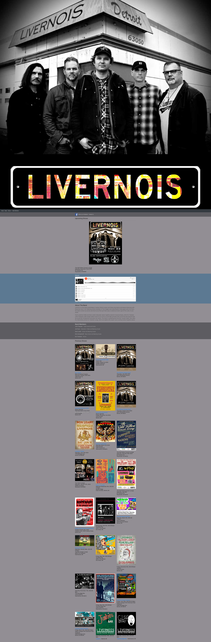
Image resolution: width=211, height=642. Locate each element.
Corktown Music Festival (123, 516)
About (2, 210)
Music (6, 210)
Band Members (16, 210)
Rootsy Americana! (80, 548)
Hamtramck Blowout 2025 (82, 408)
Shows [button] (9, 210)
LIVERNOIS (76, 302)
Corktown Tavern (79, 451)
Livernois (80, 302)
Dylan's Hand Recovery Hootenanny (84, 528)
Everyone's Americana (102, 412)
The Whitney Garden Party (124, 372)
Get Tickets (78, 372)
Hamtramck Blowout (101, 444)
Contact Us (91, 214)
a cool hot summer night (102, 359)
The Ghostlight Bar (122, 638)
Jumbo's (98, 638)
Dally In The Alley (100, 485)
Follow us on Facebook (83, 214)
